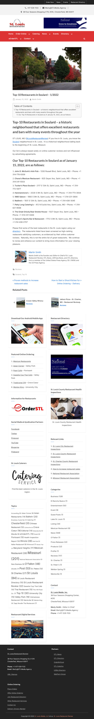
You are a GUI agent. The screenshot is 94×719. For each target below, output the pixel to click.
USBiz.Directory (60, 670)
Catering (36, 34)
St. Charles (55, 560)
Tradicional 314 (19, 383)
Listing (53, 524)
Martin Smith (36, 99)
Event (37, 534)
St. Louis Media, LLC (41, 716)
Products (54, 546)
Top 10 (24, 274)
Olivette (15, 569)
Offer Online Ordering (15, 693)
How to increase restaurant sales (66, 469)
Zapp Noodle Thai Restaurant (25, 603)
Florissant (17, 537)
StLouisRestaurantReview (37, 138)
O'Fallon (32, 563)
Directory (65, 34)
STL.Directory (59, 658)
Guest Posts (56, 515)
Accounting (16, 513)
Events (65, 2)
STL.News (57, 654)
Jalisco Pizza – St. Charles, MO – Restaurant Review (70, 300)
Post (24, 568)
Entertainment (56, 506)
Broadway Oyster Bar (19, 520)
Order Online (21, 34)
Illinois (26, 541)
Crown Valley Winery (34, 301)
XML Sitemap (12, 674)
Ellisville (15, 534)
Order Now (50, 2)
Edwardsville (38, 531)
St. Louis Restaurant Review (34, 23)
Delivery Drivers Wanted (16, 709)
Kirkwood (31, 544)
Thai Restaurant (24, 589)
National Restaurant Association (31, 559)
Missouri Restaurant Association (66, 478)
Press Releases (57, 542)
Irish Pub (36, 541)
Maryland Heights (23, 548)
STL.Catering (58, 666)
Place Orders (12, 689)
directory (16, 231)
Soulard (16, 141)
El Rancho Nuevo (58, 501)
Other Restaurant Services (17, 701)
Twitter (14, 434)
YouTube (14, 443)
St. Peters (37, 569)
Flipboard (15, 452)
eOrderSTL (13, 39)
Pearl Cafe (17, 370)
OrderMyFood (59, 662)
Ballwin (32, 516)
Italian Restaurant (18, 544)
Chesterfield (20, 523)
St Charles (19, 573)
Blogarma (15, 447)
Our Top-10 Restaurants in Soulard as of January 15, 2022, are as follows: (45, 115)
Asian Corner (18, 366)
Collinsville (28, 527)
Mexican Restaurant (59, 528)
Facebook (15, 429)
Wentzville (29, 600)
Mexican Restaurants (22, 361)
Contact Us (11, 705)
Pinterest (15, 438)
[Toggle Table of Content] (76, 106)
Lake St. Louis (56, 519)
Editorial (26, 531)
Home (10, 34)
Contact (27, 39)
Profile (53, 551)
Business (54, 496)
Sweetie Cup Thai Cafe (22, 375)
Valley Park (22, 597)
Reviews (18, 269)
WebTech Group (60, 674)
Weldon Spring (57, 569)
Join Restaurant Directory (16, 697)
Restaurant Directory (78, 2)
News (58, 2)
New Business (17, 564)
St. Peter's (55, 565)
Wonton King (18, 387)
